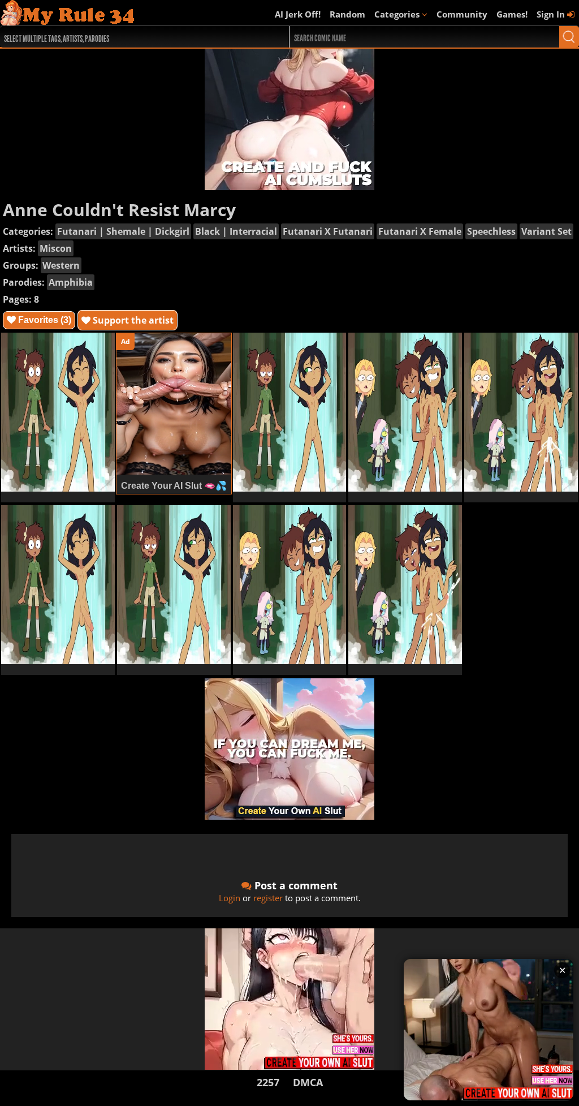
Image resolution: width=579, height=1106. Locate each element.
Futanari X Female (419, 231)
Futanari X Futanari (328, 231)
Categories (398, 14)
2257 (268, 1082)
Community (462, 14)
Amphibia (71, 282)
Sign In (552, 14)
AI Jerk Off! (298, 14)
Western (61, 265)
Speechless (491, 231)
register (268, 897)
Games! (512, 14)
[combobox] (130, 37)
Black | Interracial (236, 231)
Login (229, 897)
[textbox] (133, 37)
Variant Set (546, 231)
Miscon (56, 248)
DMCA (308, 1082)
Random (347, 14)
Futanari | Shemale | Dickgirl (123, 231)
